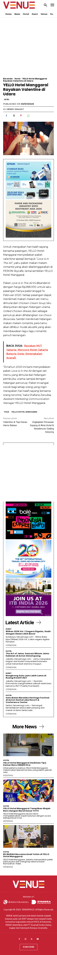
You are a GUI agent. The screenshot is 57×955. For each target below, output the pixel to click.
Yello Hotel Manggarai (24, 412)
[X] (13, 115)
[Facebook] (6, 115)
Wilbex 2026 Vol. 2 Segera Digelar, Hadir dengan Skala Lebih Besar (28, 632)
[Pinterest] (21, 115)
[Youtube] (37, 939)
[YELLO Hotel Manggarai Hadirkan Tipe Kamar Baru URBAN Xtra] (28, 745)
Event (9, 629)
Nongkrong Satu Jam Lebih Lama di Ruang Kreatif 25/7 (26, 676)
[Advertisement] (28, 49)
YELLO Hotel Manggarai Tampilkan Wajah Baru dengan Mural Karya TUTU (26, 809)
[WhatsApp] (28, 115)
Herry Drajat (15, 109)
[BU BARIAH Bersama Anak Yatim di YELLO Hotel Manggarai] (28, 836)
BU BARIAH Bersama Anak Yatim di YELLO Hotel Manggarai (26, 855)
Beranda (8, 78)
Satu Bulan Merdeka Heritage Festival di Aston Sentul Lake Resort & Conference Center (27, 700)
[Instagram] (25, 939)
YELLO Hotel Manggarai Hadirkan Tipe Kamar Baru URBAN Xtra (24, 763)
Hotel (17, 78)
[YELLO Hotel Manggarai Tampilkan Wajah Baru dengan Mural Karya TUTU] (28, 790)
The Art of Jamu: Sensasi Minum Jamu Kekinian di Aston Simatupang (27, 654)
